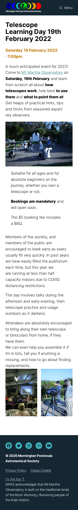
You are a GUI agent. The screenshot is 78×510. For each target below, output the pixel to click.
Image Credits (41, 470)
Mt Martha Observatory (42, 72)
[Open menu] (66, 7)
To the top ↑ (15, 479)
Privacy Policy (15, 470)
